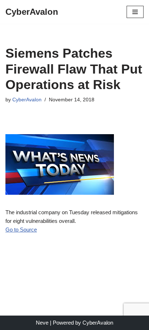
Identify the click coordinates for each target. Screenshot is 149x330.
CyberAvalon (27, 99)
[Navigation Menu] (135, 12)
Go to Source (21, 229)
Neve (42, 323)
